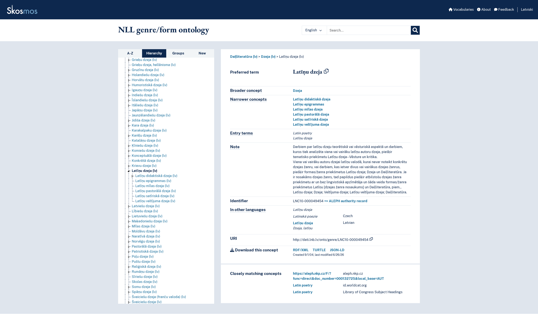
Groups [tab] (178, 53)
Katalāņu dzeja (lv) (146, 141)
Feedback (505, 10)
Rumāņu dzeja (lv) (146, 272)
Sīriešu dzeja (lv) (145, 277)
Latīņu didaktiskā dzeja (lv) (156, 176)
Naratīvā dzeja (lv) (146, 236)
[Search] (415, 30)
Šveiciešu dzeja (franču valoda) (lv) (159, 297)
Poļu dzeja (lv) (143, 257)
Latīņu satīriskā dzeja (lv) (154, 196)
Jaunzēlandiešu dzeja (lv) (151, 115)
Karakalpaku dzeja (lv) (149, 130)
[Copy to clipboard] (326, 71)
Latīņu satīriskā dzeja (310, 119)
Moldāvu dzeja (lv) (146, 231)
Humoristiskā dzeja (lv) (149, 85)
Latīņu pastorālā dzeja (311, 114)
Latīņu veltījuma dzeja (311, 125)
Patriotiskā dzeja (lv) (148, 251)
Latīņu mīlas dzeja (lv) (152, 186)
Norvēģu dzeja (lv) (146, 241)
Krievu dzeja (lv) (144, 166)
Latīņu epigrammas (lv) (153, 181)
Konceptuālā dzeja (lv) (149, 156)
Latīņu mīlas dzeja (308, 109)
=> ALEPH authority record (345, 201)
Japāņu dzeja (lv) (145, 110)
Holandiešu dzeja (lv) (148, 75)
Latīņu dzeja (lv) (144, 171)
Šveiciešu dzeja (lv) (147, 302)
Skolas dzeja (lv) (144, 282)
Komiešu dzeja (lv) (146, 151)
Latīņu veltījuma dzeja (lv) (155, 201)
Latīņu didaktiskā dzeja (311, 99)
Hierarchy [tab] (154, 53)
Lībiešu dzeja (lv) (145, 211)
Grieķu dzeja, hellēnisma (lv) (154, 65)
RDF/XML (301, 250)
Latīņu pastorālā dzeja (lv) (155, 191)
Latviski (527, 10)
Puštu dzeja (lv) (144, 262)
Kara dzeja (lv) (143, 125)
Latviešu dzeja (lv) (146, 206)
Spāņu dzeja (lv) (144, 292)
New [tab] (202, 53)
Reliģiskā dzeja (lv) (146, 267)
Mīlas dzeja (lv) (143, 226)
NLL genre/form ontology (163, 29)
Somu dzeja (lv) (144, 287)
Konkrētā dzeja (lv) (146, 161)
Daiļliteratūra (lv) (243, 57)
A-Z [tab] (130, 53)
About (485, 10)
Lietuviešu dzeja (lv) (147, 216)
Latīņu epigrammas (308, 104)
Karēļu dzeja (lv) (144, 135)
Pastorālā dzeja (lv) (147, 246)
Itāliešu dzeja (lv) (145, 105)
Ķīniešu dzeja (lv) (145, 146)
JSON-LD (337, 250)
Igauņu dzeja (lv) (144, 90)
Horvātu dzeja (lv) (145, 80)
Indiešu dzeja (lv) (145, 95)
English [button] (311, 30)
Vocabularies (463, 10)
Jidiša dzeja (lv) (143, 120)
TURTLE (319, 250)
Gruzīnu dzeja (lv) (145, 70)
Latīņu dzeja (303, 223)
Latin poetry (303, 285)
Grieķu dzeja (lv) (144, 60)
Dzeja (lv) (268, 57)
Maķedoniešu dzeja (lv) (149, 221)
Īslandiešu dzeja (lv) (147, 100)
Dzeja (297, 91)
